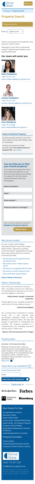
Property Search (10, 24)
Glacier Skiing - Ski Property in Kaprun (17, 423)
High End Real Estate (10, 418)
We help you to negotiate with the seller (17, 268)
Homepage (6, 11)
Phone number (10, 200)
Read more (5, 361)
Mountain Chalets (9, 415)
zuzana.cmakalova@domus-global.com (16, 103)
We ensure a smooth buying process (16, 271)
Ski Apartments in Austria (12, 412)
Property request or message (16, 207)
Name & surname (11, 186)
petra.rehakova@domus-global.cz (14, 127)
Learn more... (17, 150)
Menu (30, 4)
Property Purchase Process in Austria (16, 446)
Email (6, 193)
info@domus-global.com (14, 466)
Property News (8, 339)
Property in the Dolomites (12, 425)
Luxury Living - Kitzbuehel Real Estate (16, 420)
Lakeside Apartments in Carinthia (15, 433)
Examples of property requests (16, 225)
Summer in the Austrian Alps (13, 344)
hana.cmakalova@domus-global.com (15, 79)
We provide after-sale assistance (15, 274)
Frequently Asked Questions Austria (16, 444)
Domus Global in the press (11, 277)
